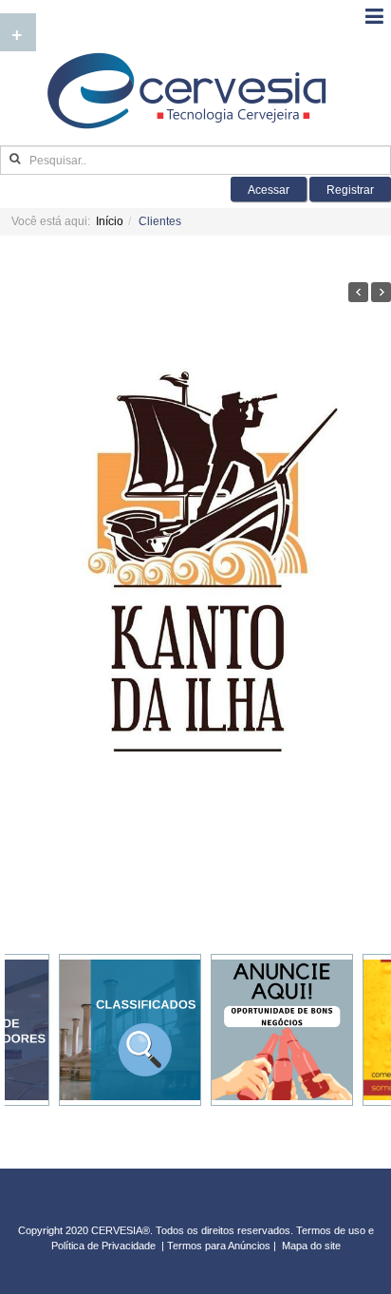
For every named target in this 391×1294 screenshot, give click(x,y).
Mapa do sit (308, 1245)
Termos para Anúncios (220, 1245)
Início (109, 221)
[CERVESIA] (186, 90)
